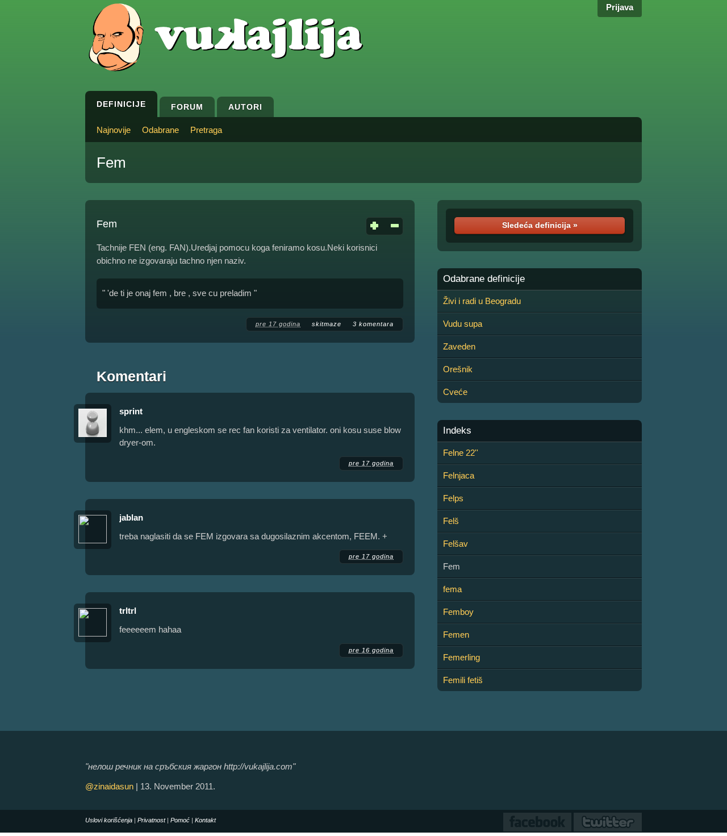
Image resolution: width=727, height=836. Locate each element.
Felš (451, 521)
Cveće (455, 392)
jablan (131, 517)
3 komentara (373, 324)
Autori (245, 106)
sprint (131, 411)
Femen (456, 634)
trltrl (127, 610)
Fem (111, 162)
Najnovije (114, 130)
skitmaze (326, 324)
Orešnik (458, 369)
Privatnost (151, 820)
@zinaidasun (109, 786)
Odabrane (160, 130)
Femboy (458, 612)
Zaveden (459, 346)
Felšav (455, 543)
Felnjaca (458, 475)
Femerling (461, 657)
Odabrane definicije (484, 279)
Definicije (121, 104)
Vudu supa (462, 323)
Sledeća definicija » (540, 225)
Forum (187, 106)
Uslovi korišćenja (108, 820)
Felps (453, 498)
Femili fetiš (463, 680)
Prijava (619, 7)
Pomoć (180, 820)
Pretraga (206, 130)
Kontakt (205, 820)
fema (452, 589)
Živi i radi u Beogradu (482, 301)
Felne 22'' (460, 452)
